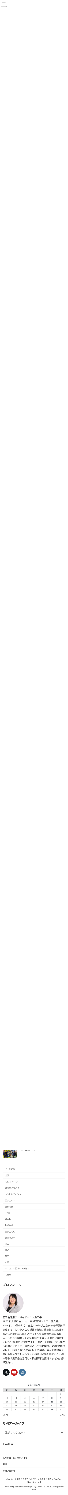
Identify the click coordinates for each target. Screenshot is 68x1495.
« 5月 (5, 1414)
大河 (7, 1262)
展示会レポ (10, 1200)
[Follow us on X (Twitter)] (6, 1372)
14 (43, 1401)
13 (34, 1401)
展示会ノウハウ (12, 1188)
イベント (9, 1213)
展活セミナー (11, 1237)
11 (16, 1401)
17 (7, 1405)
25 (16, 1409)
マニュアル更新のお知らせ (17, 1268)
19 (25, 1405)
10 (7, 1401)
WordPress (19, 1487)
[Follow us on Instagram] (22, 1372)
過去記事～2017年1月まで (15, 1458)
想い (7, 1249)
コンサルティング (13, 1194)
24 (7, 1409)
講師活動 (9, 1206)
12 (25, 1401)
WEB (7, 1243)
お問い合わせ (9, 1470)
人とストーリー (12, 1181)
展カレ (8, 1219)
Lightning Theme (35, 1487)
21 (43, 1405)
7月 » (62, 1414)
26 (25, 1409)
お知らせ (9, 1225)
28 (43, 1409)
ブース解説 (10, 1169)
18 (16, 1405)
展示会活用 (10, 1231)
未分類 (8, 1274)
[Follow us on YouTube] (14, 1372)
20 (34, 1405)
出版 (7, 1175)
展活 (5, 1464)
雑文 (7, 1256)
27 (34, 1409)
